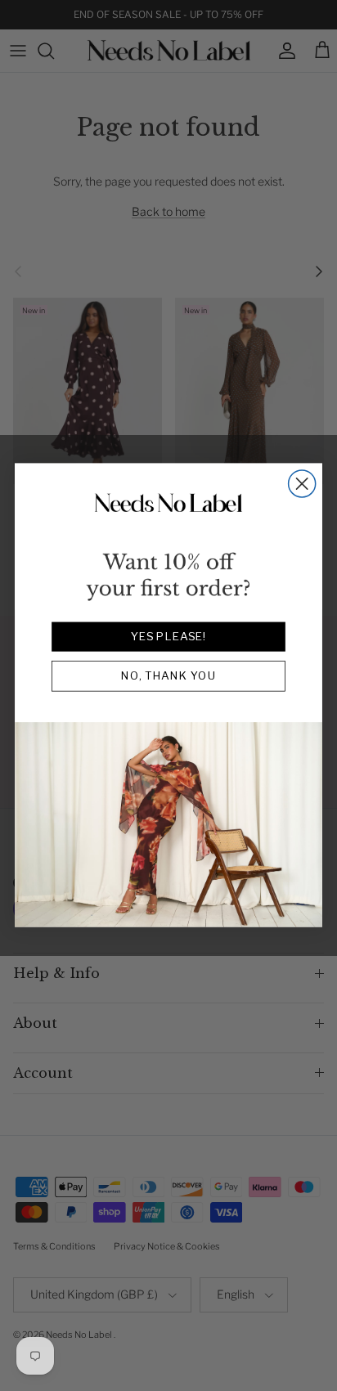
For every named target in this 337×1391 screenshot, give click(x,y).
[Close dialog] (302, 483)
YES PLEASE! (168, 637)
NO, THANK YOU (169, 676)
